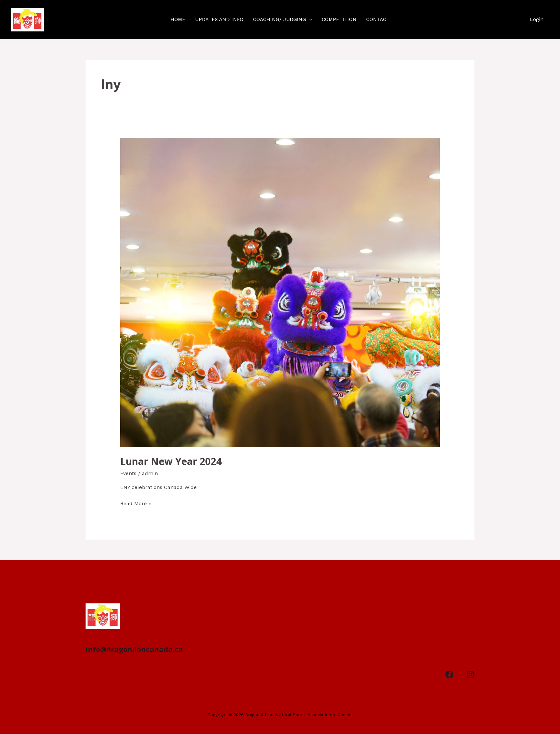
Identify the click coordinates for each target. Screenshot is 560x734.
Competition (339, 19)
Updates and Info (219, 19)
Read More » (135, 503)
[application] (309, 19)
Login (536, 19)
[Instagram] (470, 674)
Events (128, 473)
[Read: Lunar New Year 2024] (280, 292)
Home (177, 19)
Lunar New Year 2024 (171, 461)
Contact (378, 19)
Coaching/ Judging (279, 19)
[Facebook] (449, 674)
